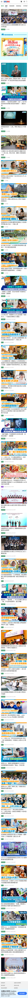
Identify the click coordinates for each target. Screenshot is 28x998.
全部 (6, 6)
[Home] (6, 1)
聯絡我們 (3, 982)
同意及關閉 (22, 993)
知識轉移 (3, 108)
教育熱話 (18, 6)
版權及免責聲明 (17, 982)
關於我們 (3, 985)
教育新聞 (11, 6)
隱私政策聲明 (4, 988)
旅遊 (2, 486)
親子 (2, 180)
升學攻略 (25, 6)
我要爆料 (16, 988)
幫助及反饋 (16, 985)
